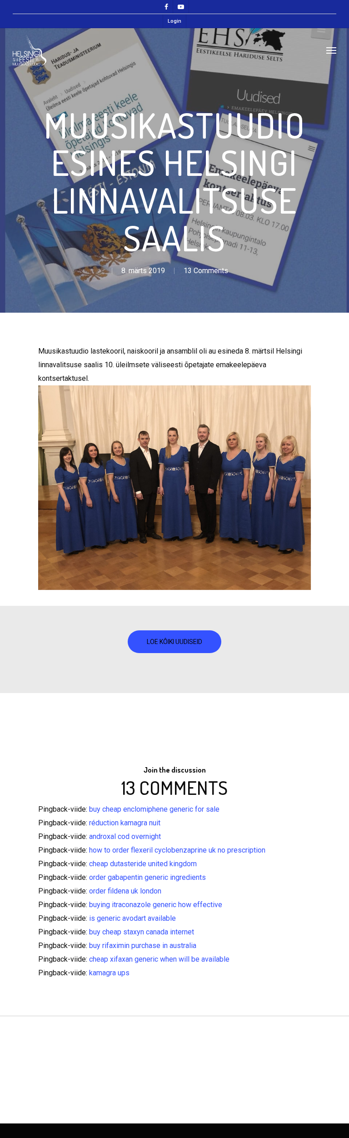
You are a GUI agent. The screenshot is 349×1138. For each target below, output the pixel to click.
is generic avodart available (132, 918)
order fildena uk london (125, 891)
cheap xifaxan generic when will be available (159, 959)
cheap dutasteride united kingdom (143, 863)
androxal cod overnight (125, 836)
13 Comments (206, 270)
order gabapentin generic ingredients (147, 877)
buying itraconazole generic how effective (155, 904)
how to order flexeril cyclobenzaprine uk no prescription (177, 850)
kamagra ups (109, 972)
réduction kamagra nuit (124, 823)
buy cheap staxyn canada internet (141, 932)
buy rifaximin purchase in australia (142, 945)
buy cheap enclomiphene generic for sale (154, 809)
